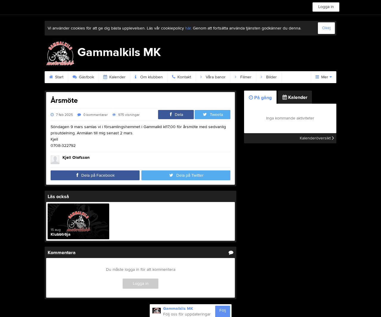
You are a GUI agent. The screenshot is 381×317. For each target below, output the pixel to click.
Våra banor (215, 77)
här (188, 28)
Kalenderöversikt (316, 138)
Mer (325, 77)
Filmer (245, 77)
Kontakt (183, 77)
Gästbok (86, 77)
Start (58, 77)
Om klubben (151, 77)
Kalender (117, 77)
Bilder (271, 77)
